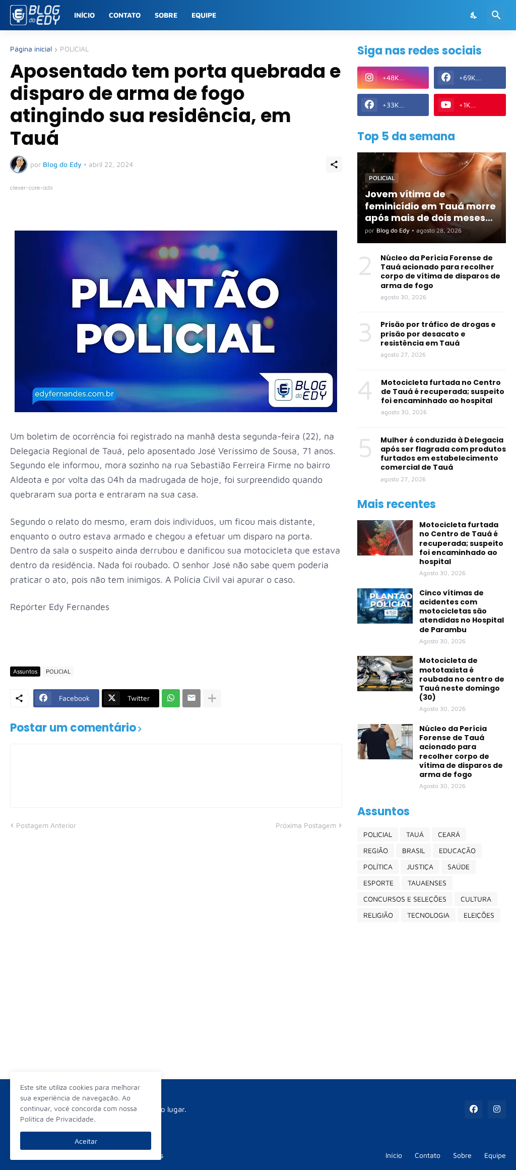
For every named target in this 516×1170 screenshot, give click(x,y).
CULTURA (476, 899)
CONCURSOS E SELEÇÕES (404, 899)
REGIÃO (375, 850)
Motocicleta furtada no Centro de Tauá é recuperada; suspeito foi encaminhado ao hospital (442, 392)
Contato (125, 15)
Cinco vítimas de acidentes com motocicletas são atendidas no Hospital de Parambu (461, 611)
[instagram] (497, 1109)
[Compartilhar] (334, 164)
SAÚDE (458, 866)
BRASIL (413, 850)
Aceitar (86, 1141)
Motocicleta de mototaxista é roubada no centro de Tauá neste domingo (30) (461, 679)
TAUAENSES (427, 882)
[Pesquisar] (496, 15)
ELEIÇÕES (479, 915)
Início (84, 15)
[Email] (191, 698)
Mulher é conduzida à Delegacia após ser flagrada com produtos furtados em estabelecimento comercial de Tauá (443, 453)
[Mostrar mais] (212, 698)
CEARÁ (449, 834)
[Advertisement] (431, 1000)
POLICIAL (74, 49)
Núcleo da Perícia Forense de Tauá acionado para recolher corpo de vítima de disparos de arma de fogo (440, 271)
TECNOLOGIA (428, 915)
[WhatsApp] (171, 698)
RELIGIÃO (378, 915)
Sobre (166, 15)
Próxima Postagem (306, 825)
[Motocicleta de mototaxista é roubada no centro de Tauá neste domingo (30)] (385, 673)
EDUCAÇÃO (457, 850)
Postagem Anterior (46, 825)
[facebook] (474, 1109)
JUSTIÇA (420, 866)
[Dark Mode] (474, 15)
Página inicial (31, 49)
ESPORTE (378, 882)
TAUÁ (415, 834)
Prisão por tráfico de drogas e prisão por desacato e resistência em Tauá (438, 334)
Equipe (203, 15)
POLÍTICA (378, 866)
